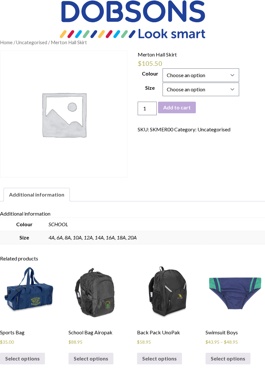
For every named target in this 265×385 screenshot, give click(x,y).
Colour (150, 73)
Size (150, 88)
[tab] (37, 194)
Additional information (36, 194)
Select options (22, 358)
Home (6, 42)
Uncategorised (31, 42)
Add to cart (177, 107)
